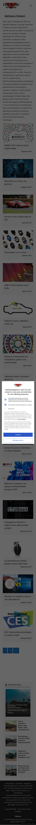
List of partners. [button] (22, 419)
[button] (18, 409)
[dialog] (18, 412)
